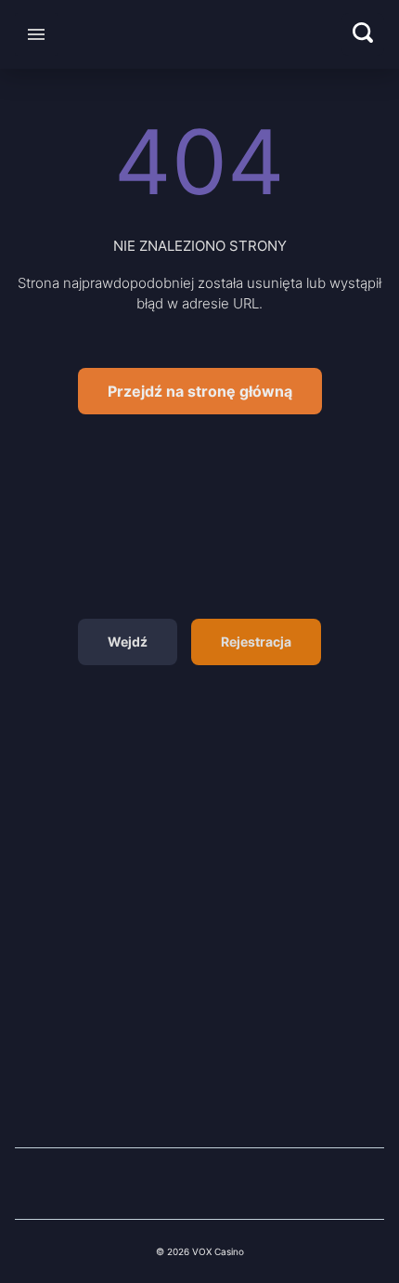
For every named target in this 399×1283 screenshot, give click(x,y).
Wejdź (128, 641)
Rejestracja (256, 641)
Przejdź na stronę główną (200, 391)
